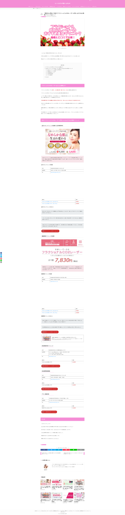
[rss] (90, 0)
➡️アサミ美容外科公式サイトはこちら (49, 411)
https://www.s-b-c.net (54, 281)
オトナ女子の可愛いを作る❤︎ (62, 3)
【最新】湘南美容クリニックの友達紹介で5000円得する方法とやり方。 (64, 337)
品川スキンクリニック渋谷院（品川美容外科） (55, 69)
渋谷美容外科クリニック (51, 72)
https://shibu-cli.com (52, 356)
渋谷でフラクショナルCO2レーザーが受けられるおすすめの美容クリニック (59, 68)
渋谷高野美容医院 (50, 73)
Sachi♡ (45, 469)
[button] (44, 450)
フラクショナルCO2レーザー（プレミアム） (50, 203)
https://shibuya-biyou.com (55, 379)
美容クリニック (43, 16)
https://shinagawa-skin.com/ (55, 172)
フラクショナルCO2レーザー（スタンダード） (50, 201)
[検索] (91, 0)
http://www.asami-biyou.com (54, 402)
